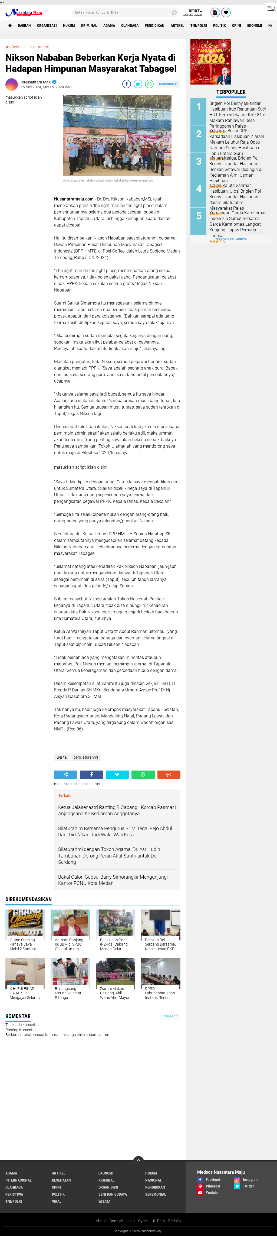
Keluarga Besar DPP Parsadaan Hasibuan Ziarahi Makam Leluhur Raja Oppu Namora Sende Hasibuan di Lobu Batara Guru (236, 142)
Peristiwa (14, 1194)
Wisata (104, 1201)
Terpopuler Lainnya (231, 239)
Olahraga (129, 25)
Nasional (153, 1180)
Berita (17, 47)
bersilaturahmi (36, 47)
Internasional (18, 1180)
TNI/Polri (198, 25)
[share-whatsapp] (149, 84)
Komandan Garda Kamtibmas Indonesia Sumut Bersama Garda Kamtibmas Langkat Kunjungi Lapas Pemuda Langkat (237, 224)
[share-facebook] (126, 84)
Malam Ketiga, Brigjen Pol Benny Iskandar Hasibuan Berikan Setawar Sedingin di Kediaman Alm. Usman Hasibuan (235, 169)
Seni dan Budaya (112, 1194)
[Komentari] (168, 775)
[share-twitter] (138, 84)
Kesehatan (61, 1180)
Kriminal (89, 25)
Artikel (177, 25)
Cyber (143, 1221)
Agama (109, 25)
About (101, 1221)
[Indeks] (215, 12)
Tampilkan (169, 1016)
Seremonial (155, 1194)
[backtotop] (138, 1161)
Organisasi (47, 25)
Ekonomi (254, 25)
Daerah (24, 25)
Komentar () (168, 84)
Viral (56, 1201)
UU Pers (158, 1221)
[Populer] (226, 12)
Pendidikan (154, 25)
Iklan (131, 1221)
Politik (219, 25)
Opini (236, 25)
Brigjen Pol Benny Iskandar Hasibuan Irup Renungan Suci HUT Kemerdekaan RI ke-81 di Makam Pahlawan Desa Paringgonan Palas (237, 114)
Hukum (69, 25)
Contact (116, 1221)
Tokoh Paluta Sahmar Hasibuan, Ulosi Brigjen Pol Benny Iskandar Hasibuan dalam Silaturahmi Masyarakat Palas (235, 197)
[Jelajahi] (271, 7)
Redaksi (175, 1221)
